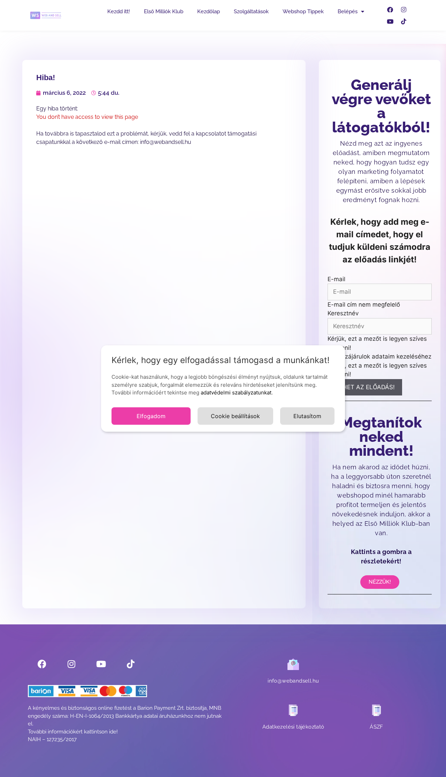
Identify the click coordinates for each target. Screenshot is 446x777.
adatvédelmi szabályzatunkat (236, 392)
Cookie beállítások (235, 416)
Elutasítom (307, 416)
